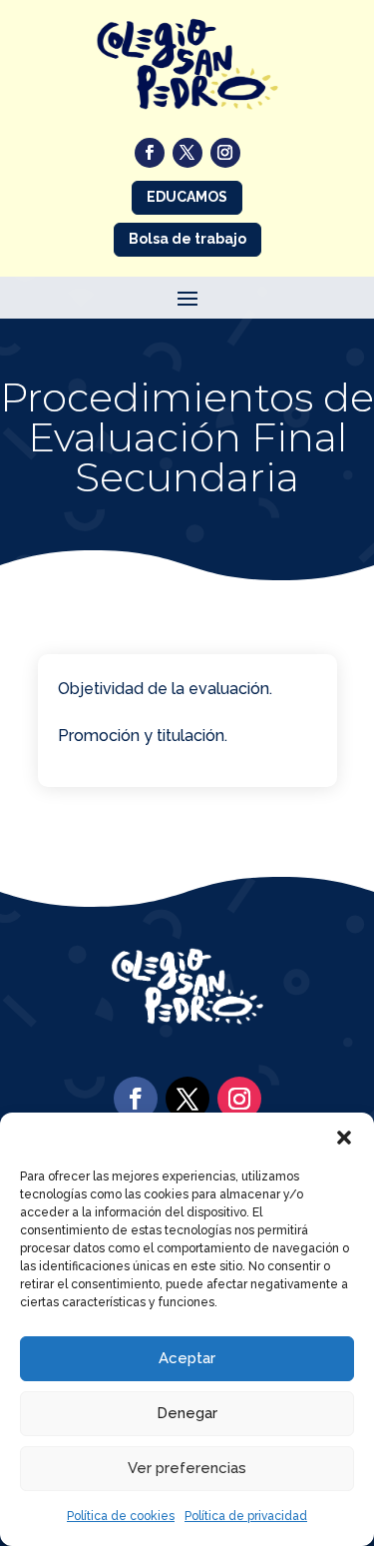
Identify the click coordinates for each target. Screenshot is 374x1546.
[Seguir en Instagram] (225, 153)
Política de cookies (121, 1516)
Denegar (187, 1413)
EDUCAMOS (187, 197)
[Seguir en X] (187, 153)
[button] (344, 1138)
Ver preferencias (187, 1468)
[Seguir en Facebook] (150, 153)
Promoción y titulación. (142, 735)
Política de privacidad (246, 1516)
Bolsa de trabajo (187, 239)
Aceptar (187, 1358)
